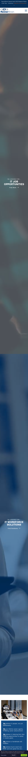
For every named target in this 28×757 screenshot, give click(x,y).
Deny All (13, 755)
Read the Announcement (20, 3)
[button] (25, 10)
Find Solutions (13, 528)
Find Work (12, 187)
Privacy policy (3, 755)
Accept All (24, 755)
